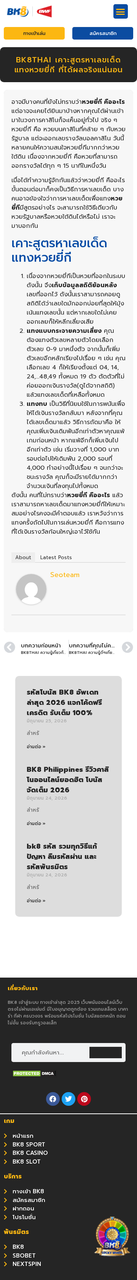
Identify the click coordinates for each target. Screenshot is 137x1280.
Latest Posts (56, 557)
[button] (120, 11)
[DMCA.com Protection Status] (34, 1075)
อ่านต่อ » (36, 746)
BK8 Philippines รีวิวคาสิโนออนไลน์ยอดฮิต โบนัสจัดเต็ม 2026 (68, 779)
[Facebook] (53, 1099)
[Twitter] (68, 1099)
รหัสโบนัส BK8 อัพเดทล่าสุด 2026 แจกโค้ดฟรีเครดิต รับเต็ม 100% (64, 702)
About (23, 557)
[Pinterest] (84, 1099)
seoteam (65, 574)
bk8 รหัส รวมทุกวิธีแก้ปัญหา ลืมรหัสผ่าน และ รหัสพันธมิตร (62, 856)
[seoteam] (31, 602)
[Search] (105, 1052)
